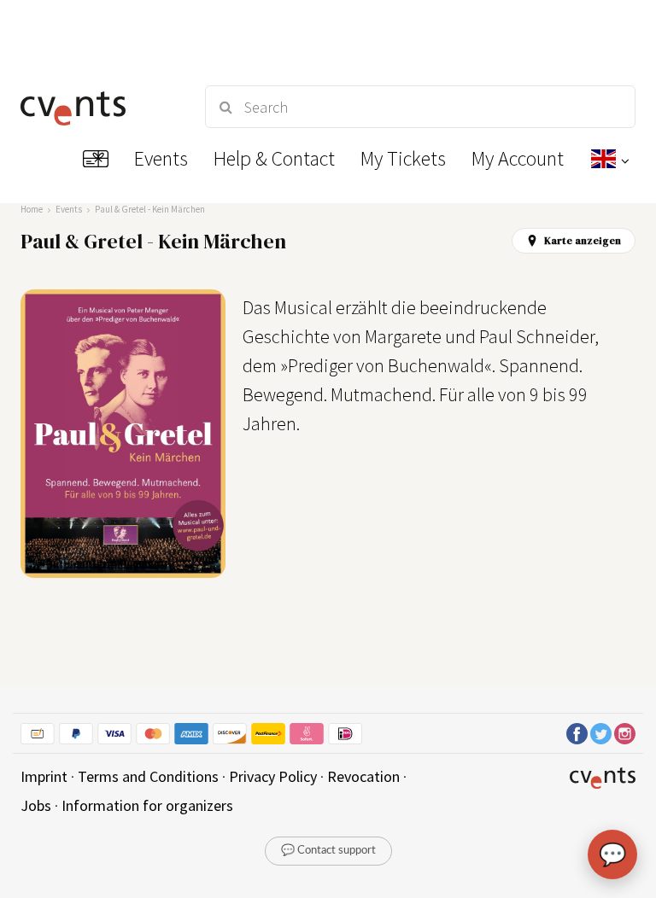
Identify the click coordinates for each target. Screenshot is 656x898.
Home (31, 209)
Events (69, 209)
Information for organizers (147, 805)
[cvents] (97, 106)
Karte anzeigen (582, 241)
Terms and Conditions (148, 776)
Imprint (43, 776)
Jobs (35, 805)
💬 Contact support (328, 850)
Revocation (363, 776)
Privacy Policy (273, 776)
